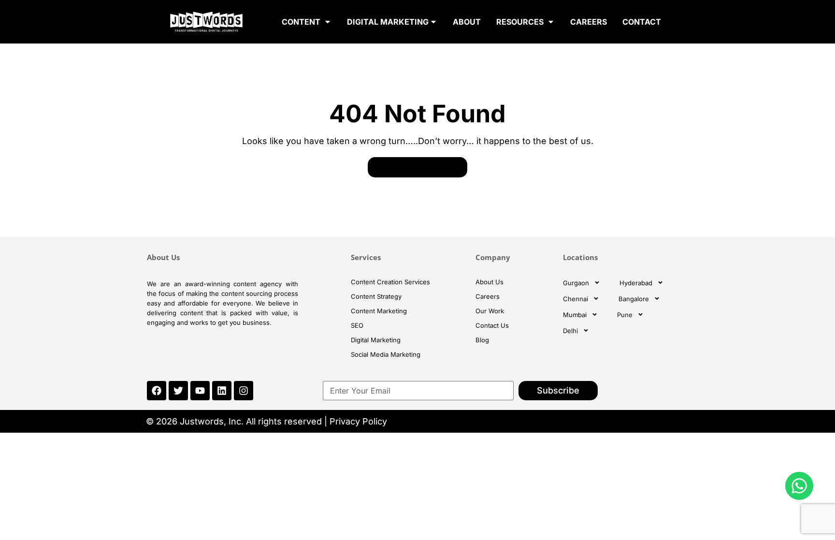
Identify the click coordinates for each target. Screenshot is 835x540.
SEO (357, 325)
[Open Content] (327, 22)
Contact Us (492, 325)
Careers (487, 296)
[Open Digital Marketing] (433, 22)
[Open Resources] (551, 22)
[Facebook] (156, 390)
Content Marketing (379, 311)
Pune (625, 315)
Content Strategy (376, 296)
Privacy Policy (358, 421)
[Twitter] (178, 390)
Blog (482, 340)
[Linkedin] (221, 390)
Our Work (489, 311)
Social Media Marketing (385, 354)
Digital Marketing (376, 340)
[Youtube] (200, 390)
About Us (489, 282)
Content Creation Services (390, 282)
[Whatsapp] (799, 486)
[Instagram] (243, 390)
